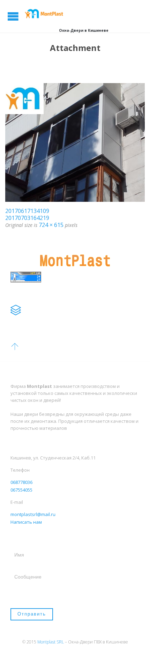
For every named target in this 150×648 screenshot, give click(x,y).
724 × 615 (51, 225)
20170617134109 (27, 211)
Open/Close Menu (13, 16)
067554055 (21, 490)
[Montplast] (45, 13)
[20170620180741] (75, 142)
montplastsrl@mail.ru (32, 514)
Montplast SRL (50, 642)
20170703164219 (27, 218)
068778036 (21, 482)
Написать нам (26, 522)
